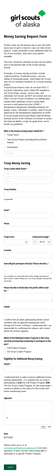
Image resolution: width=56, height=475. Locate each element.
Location (7, 250)
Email (10, 210)
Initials (7, 306)
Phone (6, 223)
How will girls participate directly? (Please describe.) (28, 263)
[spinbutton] (42, 242)
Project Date (9, 236)
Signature (8, 398)
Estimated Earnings (42, 236)
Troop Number (10, 189)
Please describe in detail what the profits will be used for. (26, 289)
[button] (35, 242)
